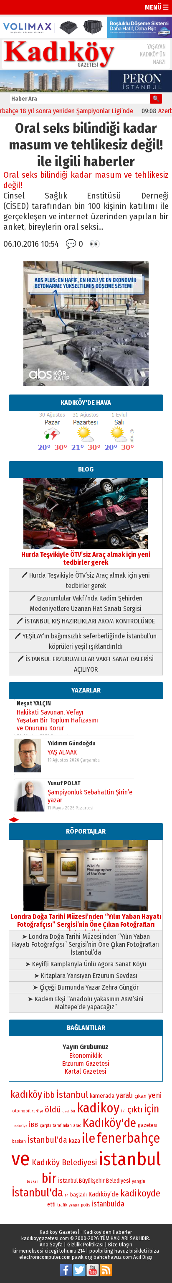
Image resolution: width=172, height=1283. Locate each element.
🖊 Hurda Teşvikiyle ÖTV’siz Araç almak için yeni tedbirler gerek (85, 580)
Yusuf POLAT (64, 783)
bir (48, 1178)
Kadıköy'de (109, 1123)
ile (88, 1138)
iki (123, 1111)
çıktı (134, 1109)
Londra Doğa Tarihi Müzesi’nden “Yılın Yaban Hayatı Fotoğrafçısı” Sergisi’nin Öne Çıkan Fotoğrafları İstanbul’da (85, 924)
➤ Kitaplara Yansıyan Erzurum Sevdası (85, 976)
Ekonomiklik (85, 1056)
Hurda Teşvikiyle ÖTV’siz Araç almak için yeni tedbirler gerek (85, 558)
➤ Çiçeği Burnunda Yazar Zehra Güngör (86, 987)
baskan (19, 1141)
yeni (155, 1095)
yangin (138, 1181)
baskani (33, 1181)
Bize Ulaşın (120, 1244)
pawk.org (82, 1257)
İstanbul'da (37, 1192)
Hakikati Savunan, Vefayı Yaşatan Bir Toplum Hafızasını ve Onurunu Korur (57, 720)
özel (66, 1111)
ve (20, 1159)
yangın (74, 1205)
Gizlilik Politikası (85, 1244)
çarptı (45, 1125)
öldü (53, 1109)
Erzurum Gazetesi (85, 1063)
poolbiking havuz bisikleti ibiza (124, 1251)
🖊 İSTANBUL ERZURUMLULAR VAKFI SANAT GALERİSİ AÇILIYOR (86, 664)
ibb (49, 1095)
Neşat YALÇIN (34, 703)
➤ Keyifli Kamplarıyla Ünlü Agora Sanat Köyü (85, 964)
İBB (33, 1125)
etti (51, 1204)
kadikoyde (140, 1193)
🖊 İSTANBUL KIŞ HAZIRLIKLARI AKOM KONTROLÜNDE (86, 621)
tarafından (62, 1125)
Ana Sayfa (51, 1244)
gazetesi (147, 1125)
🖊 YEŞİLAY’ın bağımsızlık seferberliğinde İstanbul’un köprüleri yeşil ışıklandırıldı (86, 641)
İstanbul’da (47, 1140)
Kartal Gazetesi (85, 1071)
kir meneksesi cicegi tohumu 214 (49, 1251)
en (66, 1195)
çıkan (140, 1096)
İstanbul (72, 1094)
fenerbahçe (128, 1138)
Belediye (20, 1126)
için (151, 1109)
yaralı (124, 1095)
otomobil (21, 1111)
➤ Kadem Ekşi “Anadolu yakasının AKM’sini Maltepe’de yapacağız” (86, 1003)
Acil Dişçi (142, 1257)
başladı (78, 1194)
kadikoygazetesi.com (45, 1238)
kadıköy (26, 1094)
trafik (62, 1205)
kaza (74, 1140)
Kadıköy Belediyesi (64, 1162)
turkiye (37, 1111)
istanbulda (108, 1204)
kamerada (102, 1095)
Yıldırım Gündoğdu (72, 743)
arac (77, 1125)
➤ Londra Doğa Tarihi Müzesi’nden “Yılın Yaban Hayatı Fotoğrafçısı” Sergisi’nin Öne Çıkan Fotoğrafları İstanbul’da (85, 944)
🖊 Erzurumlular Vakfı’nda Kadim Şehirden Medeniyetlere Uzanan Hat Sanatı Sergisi (85, 603)
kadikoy (98, 1108)
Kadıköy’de (104, 1194)
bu (73, 1111)
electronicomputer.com (45, 1257)
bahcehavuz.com (113, 1257)
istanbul (130, 1159)
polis (85, 1205)
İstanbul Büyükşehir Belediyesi (94, 1180)
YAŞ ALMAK (62, 752)
